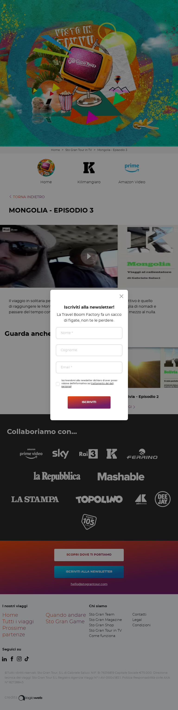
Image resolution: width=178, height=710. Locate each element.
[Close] (121, 296)
